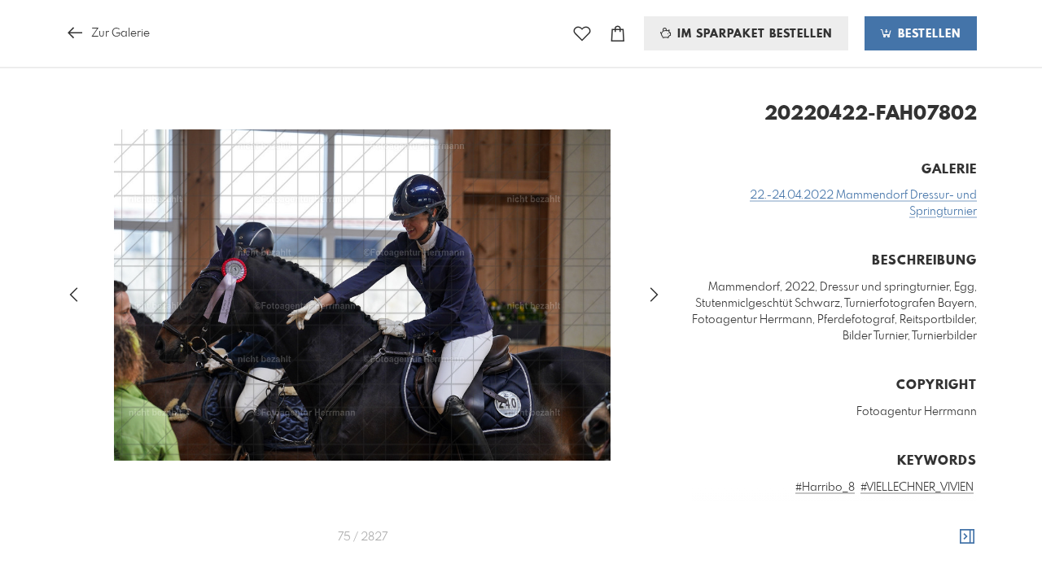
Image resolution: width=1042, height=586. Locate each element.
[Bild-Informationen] (967, 537)
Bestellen (927, 34)
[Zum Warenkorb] (618, 34)
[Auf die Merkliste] (582, 34)
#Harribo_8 (825, 487)
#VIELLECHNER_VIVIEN (917, 487)
